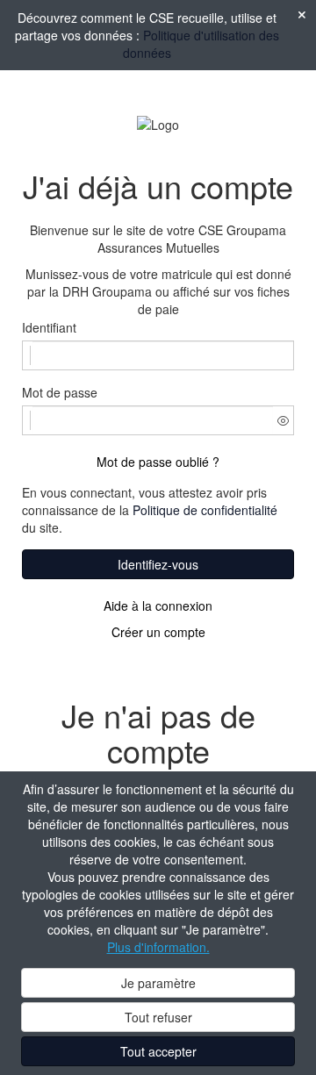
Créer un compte (158, 632)
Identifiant (49, 327)
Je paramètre (158, 983)
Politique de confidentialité (205, 510)
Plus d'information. (158, 947)
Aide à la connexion (158, 605)
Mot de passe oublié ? (158, 461)
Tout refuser (158, 1017)
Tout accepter (158, 1051)
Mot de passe (59, 392)
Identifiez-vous (158, 564)
